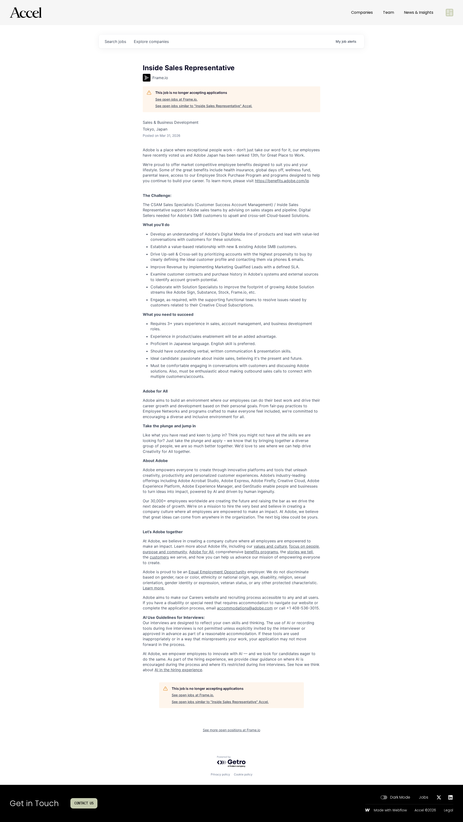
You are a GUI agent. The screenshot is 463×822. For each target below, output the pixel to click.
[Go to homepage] (25, 12)
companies (151, 41)
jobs (115, 41)
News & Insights (418, 12)
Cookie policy (243, 774)
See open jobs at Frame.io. (176, 99)
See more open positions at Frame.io (231, 730)
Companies (362, 12)
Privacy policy (220, 774)
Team (388, 12)
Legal (448, 810)
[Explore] (449, 12)
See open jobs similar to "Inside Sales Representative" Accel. (203, 106)
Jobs (423, 797)
